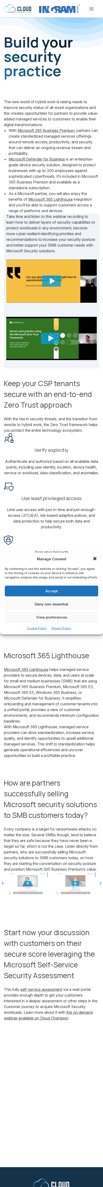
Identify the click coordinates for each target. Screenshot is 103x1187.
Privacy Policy (61, 628)
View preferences (51, 617)
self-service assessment (41, 989)
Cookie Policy (37, 628)
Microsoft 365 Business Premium (45, 130)
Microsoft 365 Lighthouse (50, 199)
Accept (52, 591)
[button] (95, 559)
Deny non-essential (51, 604)
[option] (27, 883)
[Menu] (91, 9)
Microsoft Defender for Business (37, 159)
